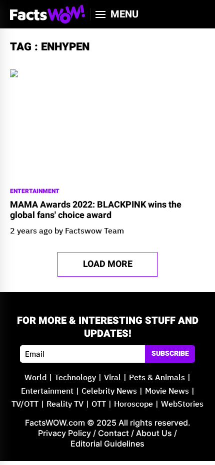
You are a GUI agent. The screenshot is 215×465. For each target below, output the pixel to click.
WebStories (182, 404)
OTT (99, 404)
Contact (113, 433)
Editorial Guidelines (107, 444)
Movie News (167, 391)
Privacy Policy (64, 433)
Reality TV (65, 404)
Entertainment (35, 191)
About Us (154, 433)
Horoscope (133, 404)
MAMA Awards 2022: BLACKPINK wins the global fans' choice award (96, 210)
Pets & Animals (157, 378)
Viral (112, 378)
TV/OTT (25, 404)
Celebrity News (109, 391)
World (35, 378)
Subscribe (170, 353)
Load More (107, 264)
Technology (75, 378)
